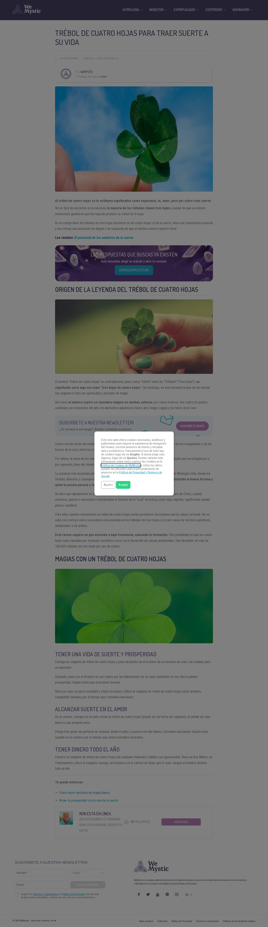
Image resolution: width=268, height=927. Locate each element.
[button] (108, 485)
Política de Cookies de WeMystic (120, 465)
